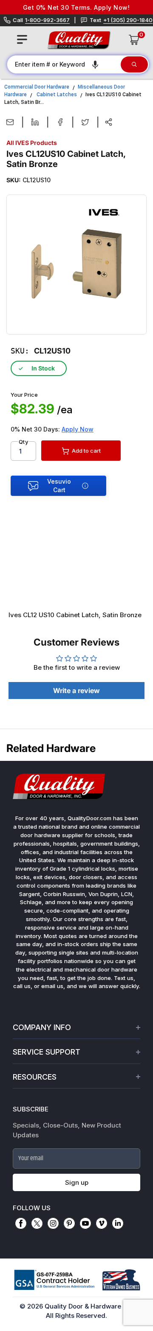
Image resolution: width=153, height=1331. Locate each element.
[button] (95, 64)
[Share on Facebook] (60, 122)
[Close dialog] (143, 1239)
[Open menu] (22, 39)
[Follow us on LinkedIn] (118, 1223)
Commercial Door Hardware (36, 87)
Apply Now (78, 429)
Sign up (76, 1182)
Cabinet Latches (57, 94)
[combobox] (63, 64)
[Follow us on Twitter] (37, 1223)
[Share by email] (10, 122)
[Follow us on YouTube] (85, 1223)
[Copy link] (109, 122)
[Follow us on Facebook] (21, 1223)
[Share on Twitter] (85, 122)
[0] (134, 39)
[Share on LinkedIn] (35, 122)
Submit (76, 1301)
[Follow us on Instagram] (53, 1223)
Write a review (76, 690)
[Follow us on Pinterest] (69, 1223)
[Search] (134, 64)
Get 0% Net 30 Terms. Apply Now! (69, 7)
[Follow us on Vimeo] (102, 1223)
